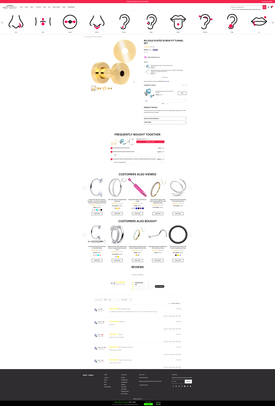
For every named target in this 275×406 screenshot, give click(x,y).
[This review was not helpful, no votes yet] (179, 316)
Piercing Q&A (107, 386)
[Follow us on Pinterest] (181, 386)
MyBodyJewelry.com (137, 398)
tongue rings (254, 9)
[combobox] (113, 299)
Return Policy (124, 393)
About (105, 380)
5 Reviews (152, 46)
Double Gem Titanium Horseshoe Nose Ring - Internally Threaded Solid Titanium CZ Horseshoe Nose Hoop (137, 158)
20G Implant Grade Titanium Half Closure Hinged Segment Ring (178, 247)
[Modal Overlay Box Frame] (137, 403)
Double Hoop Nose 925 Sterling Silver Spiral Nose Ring (178, 200)
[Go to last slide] (182, 85)
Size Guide (123, 386)
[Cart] (271, 7)
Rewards (123, 384)
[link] (93, 210)
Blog (105, 384)
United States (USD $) (267, 1)
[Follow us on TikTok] (187, 386)
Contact (106, 377)
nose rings (242, 9)
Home (84, 36)
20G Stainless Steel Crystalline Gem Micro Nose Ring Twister (158, 247)
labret (250, 9)
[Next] (272, 22)
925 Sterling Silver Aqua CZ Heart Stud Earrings (164, 92)
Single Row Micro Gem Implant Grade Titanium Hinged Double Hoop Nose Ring (117, 248)
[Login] (268, 7)
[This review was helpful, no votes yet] (176, 316)
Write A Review (159, 286)
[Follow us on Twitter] (176, 386)
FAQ (105, 382)
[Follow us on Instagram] (179, 386)
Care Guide (124, 389)
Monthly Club (124, 380)
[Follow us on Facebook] (173, 386)
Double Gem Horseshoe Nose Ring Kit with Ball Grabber (97, 247)
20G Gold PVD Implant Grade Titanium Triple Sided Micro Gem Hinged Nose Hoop (158, 201)
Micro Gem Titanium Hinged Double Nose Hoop (117, 200)
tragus (259, 9)
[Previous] (2, 22)
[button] (84, 188)
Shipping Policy (125, 391)
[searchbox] (99, 300)
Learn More (152, 67)
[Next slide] (185, 85)
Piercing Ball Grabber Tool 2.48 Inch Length (137, 200)
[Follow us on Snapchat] (190, 386)
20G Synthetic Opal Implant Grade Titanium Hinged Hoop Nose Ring (137, 247)
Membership (124, 382)
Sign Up (188, 381)
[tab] (163, 103)
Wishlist (123, 377)
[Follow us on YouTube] (184, 386)
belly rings (246, 9)
